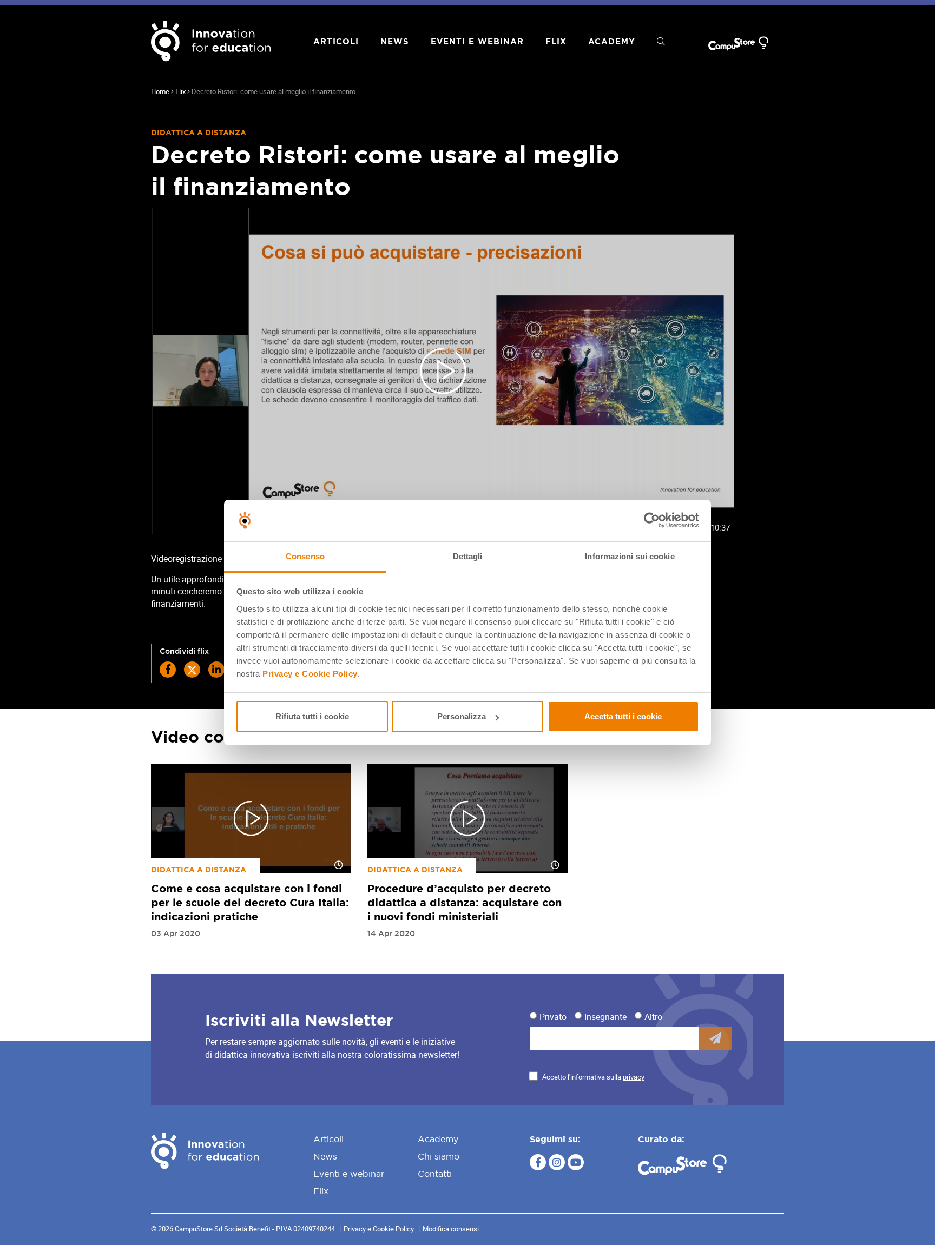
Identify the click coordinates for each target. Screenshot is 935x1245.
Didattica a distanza (198, 132)
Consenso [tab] (305, 556)
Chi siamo (438, 1156)
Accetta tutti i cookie (623, 716)
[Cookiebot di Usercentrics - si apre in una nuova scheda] (651, 521)
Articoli (336, 41)
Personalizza (461, 716)
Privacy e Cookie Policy (310, 673)
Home (160, 91)
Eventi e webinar (477, 41)
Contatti (435, 1173)
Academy (611, 41)
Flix (556, 41)
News (394, 41)
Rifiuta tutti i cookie (312, 716)
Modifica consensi (451, 1229)
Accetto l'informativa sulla (593, 1077)
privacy (633, 1077)
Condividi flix (184, 651)
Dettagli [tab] (468, 556)
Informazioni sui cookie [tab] (629, 556)
